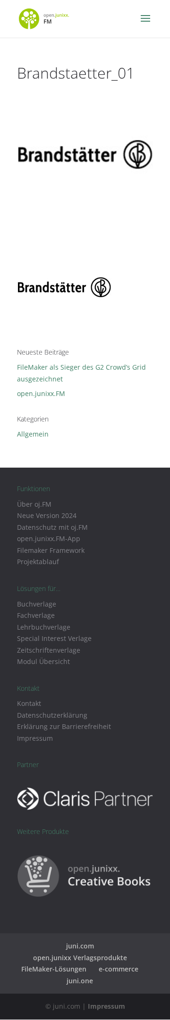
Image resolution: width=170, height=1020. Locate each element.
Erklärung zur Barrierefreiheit (64, 726)
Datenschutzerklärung (52, 715)
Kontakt (29, 703)
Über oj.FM (34, 504)
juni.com (80, 945)
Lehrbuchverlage (43, 627)
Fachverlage (36, 615)
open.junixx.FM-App (48, 538)
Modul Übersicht (43, 661)
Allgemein (33, 433)
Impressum (35, 738)
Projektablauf (38, 561)
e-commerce (118, 968)
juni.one (80, 980)
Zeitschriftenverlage (48, 650)
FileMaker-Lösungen (53, 968)
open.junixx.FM (41, 393)
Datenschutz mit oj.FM (52, 527)
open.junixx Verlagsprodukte (80, 957)
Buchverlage (36, 603)
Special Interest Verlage (54, 638)
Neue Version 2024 (46, 515)
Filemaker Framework (51, 550)
